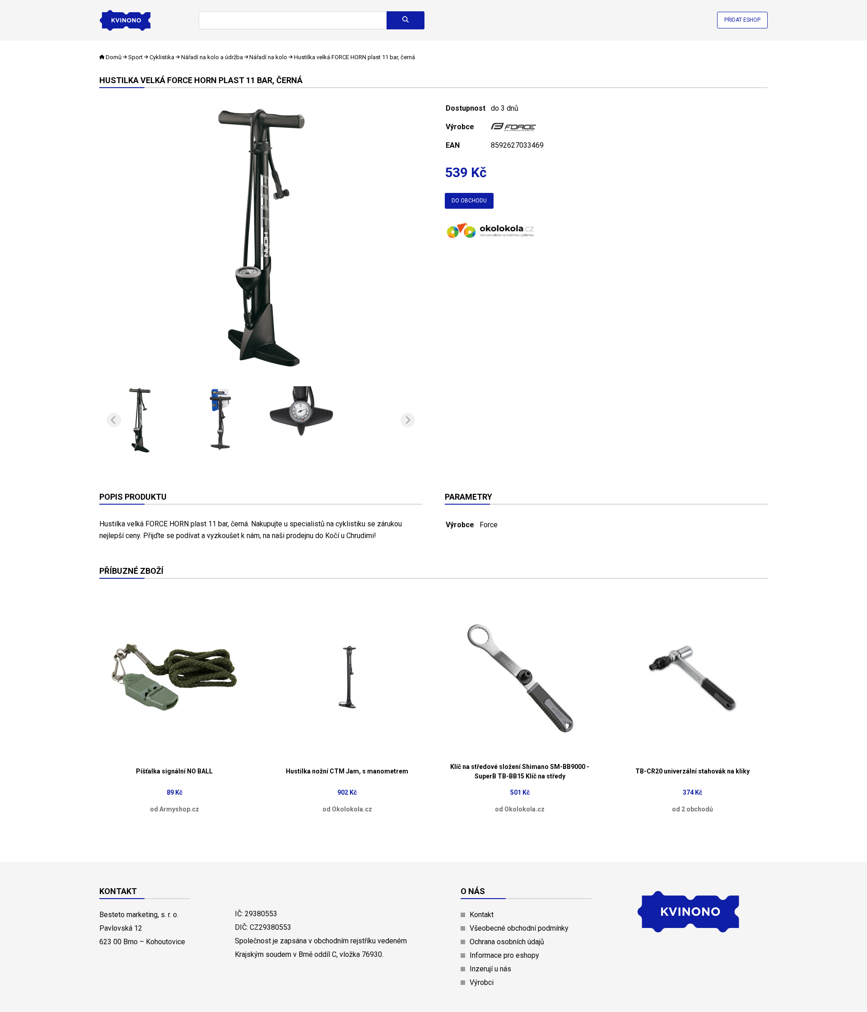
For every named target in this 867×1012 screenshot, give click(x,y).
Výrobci (482, 982)
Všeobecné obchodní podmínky (519, 928)
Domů (113, 57)
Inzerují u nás (490, 969)
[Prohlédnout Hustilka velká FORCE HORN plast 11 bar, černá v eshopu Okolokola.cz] (490, 238)
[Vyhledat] (405, 20)
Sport (135, 57)
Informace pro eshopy (504, 955)
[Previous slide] (114, 420)
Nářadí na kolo (268, 57)
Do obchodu (469, 200)
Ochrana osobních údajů (507, 941)
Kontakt (482, 914)
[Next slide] (408, 420)
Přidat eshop (742, 20)
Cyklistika (161, 57)
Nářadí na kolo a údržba (212, 57)
